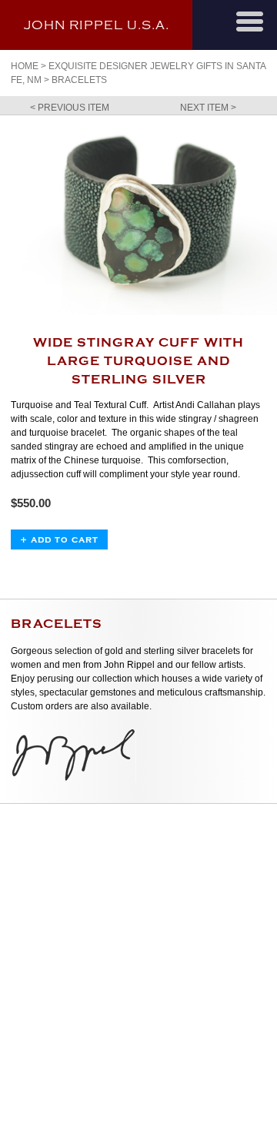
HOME (24, 66)
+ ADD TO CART (59, 539)
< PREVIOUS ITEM (69, 107)
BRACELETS (79, 80)
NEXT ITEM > (208, 107)
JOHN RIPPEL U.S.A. (96, 25)
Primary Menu (249, 22)
